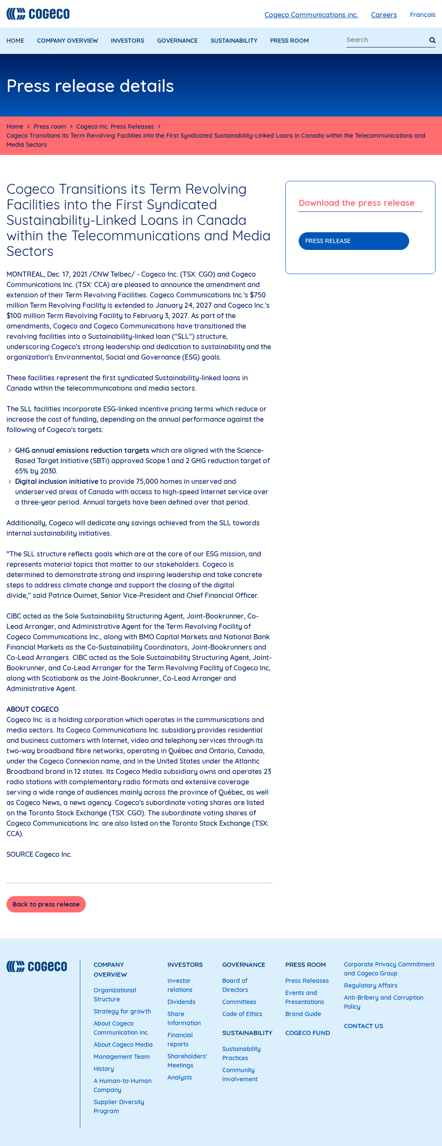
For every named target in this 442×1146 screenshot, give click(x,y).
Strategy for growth (122, 1011)
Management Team (122, 1057)
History (104, 1069)
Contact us (363, 1026)
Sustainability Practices (241, 1053)
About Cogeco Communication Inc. (121, 1028)
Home (15, 40)
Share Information (184, 1018)
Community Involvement (240, 1074)
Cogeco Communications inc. (311, 14)
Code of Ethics (242, 1014)
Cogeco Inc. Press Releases (115, 126)
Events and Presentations (304, 997)
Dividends (181, 1002)
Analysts (179, 1077)
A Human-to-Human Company (123, 1085)
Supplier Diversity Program (119, 1106)
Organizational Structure (115, 994)
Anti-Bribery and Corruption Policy (383, 1002)
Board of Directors (235, 985)
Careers (384, 14)
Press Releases (307, 981)
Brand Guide (303, 1014)
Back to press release (46, 904)
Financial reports (180, 1039)
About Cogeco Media (123, 1044)
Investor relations (180, 985)
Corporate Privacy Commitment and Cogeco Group (389, 968)
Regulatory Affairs (371, 985)
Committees (239, 1002)
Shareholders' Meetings (187, 1060)
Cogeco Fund (307, 1033)
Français (423, 14)
